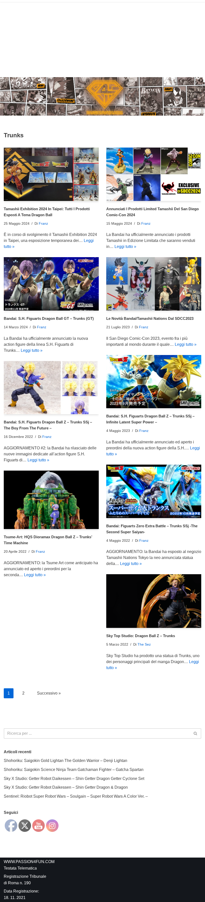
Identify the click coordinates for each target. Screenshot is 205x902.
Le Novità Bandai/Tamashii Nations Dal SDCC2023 (150, 318)
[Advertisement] (102, 37)
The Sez (144, 644)
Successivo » (49, 693)
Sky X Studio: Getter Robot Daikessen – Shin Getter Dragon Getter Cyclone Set (74, 778)
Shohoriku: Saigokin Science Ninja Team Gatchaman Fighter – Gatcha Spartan (74, 769)
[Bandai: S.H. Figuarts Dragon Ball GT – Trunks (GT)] (51, 283)
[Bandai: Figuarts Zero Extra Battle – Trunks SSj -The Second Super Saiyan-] (153, 491)
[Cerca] (195, 733)
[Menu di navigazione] (195, 96)
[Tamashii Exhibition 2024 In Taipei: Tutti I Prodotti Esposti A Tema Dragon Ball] (51, 174)
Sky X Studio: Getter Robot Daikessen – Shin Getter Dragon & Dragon (66, 787)
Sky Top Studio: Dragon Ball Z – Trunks (140, 636)
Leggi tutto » (125, 246)
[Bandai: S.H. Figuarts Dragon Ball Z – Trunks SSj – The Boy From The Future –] (51, 387)
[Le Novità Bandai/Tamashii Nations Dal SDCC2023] (153, 283)
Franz (43, 223)
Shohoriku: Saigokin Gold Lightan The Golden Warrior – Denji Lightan (65, 760)
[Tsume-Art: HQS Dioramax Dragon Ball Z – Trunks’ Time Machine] (51, 500)
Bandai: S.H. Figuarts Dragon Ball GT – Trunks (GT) (49, 318)
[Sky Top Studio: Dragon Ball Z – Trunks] (153, 601)
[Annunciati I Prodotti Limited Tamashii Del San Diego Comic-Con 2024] (153, 174)
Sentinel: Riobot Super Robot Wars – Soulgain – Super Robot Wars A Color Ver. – (76, 796)
